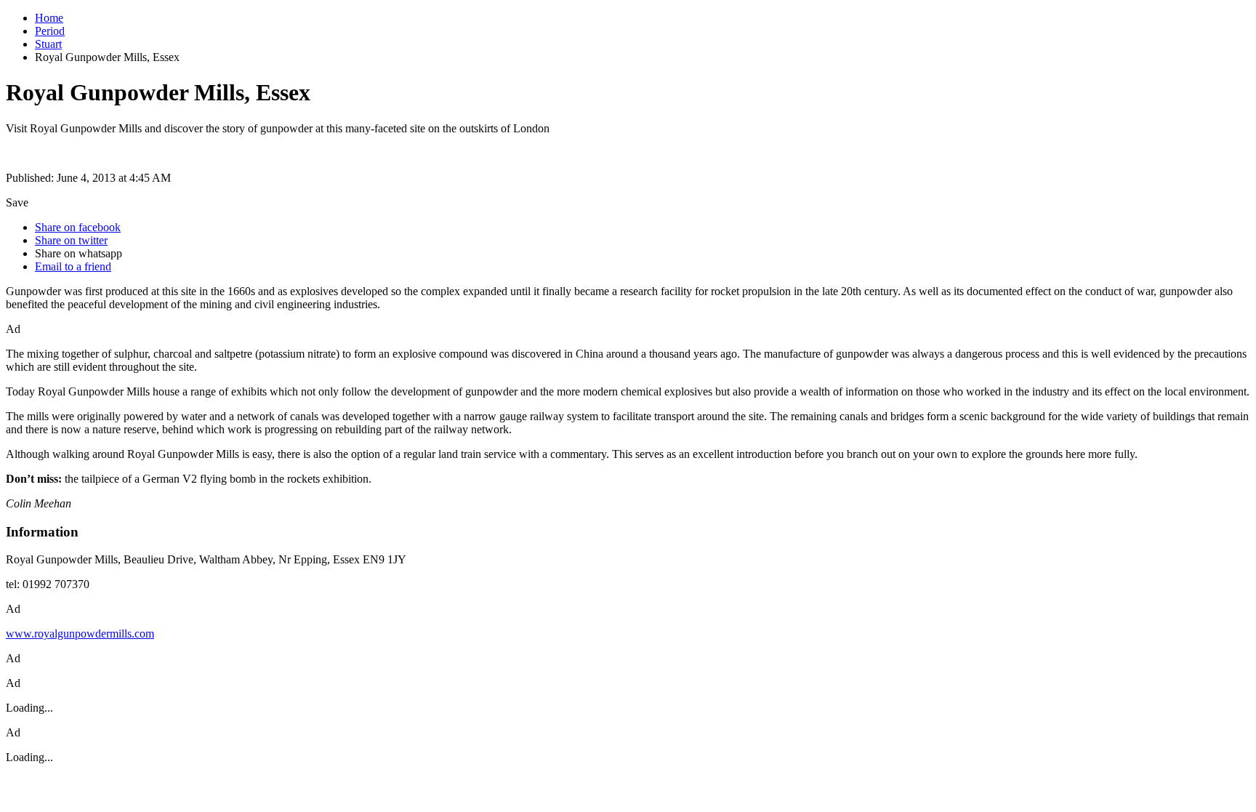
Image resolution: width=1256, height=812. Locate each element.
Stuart (48, 44)
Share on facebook (78, 227)
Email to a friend (73, 266)
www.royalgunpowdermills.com (80, 633)
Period (50, 31)
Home (49, 18)
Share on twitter (71, 240)
